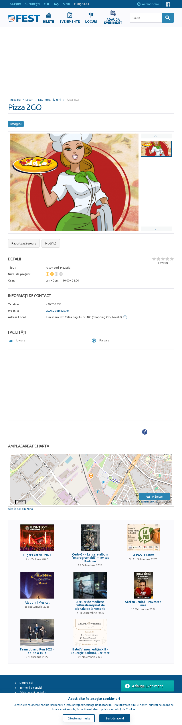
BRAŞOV (15, 4)
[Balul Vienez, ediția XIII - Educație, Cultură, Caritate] (90, 632)
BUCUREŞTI (32, 4)
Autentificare (150, 4)
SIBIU (66, 4)
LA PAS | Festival (143, 555)
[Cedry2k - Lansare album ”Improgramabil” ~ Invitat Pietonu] (90, 537)
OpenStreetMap (147, 501)
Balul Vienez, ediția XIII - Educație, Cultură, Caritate (90, 651)
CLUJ (47, 4)
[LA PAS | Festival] (143, 537)
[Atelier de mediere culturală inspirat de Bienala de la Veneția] (90, 585)
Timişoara (14, 99)
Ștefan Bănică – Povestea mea (143, 603)
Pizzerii (56, 99)
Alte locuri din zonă (20, 508)
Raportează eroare (24, 243)
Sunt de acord (115, 718)
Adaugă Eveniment (147, 686)
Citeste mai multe (79, 718)
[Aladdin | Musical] (37, 585)
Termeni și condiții (31, 687)
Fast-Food (44, 99)
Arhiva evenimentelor (33, 692)
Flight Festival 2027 (37, 555)
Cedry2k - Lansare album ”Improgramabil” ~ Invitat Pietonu (90, 558)
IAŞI (56, 4)
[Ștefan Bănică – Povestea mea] (143, 585)
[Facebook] (144, 432)
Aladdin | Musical (37, 602)
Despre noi (26, 682)
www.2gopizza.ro (57, 310)
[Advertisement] (91, 61)
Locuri (29, 99)
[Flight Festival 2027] (37, 537)
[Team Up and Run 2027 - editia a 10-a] (37, 632)
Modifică (50, 243)
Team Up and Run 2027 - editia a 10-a (37, 651)
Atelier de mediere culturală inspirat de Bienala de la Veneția (90, 605)
